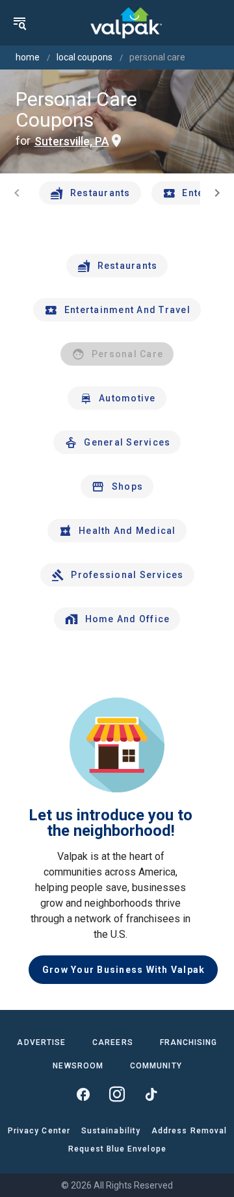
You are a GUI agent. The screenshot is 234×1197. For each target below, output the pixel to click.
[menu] (19, 23)
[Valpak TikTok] (150, 1094)
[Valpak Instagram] (117, 1094)
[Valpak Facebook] (83, 1094)
